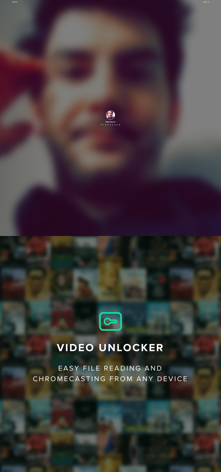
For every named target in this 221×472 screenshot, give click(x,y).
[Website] (101, 124)
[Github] (108, 124)
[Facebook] (103, 124)
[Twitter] (105, 124)
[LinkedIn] (112, 124)
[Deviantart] (117, 124)
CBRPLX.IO (15, 2)
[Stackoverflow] (110, 124)
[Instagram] (115, 124)
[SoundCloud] (119, 124)
